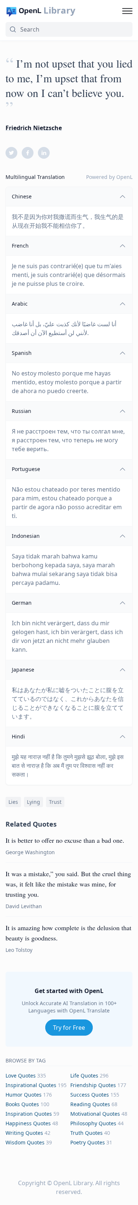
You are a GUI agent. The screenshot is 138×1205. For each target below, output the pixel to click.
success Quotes (89, 1094)
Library (59, 10)
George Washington (30, 852)
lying (33, 801)
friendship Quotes (93, 1085)
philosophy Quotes (93, 1123)
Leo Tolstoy (19, 949)
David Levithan (24, 906)
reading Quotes (90, 1104)
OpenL (124, 176)
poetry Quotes (87, 1142)
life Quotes (84, 1075)
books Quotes (22, 1104)
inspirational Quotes (31, 1085)
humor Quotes (24, 1094)
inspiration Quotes (29, 1113)
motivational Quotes (95, 1113)
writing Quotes (24, 1132)
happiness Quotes (28, 1123)
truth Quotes (86, 1132)
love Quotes (21, 1075)
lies (13, 801)
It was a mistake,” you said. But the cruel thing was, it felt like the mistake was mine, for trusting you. (68, 884)
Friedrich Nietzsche (34, 128)
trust (55, 801)
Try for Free (69, 1028)
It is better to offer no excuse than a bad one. (65, 840)
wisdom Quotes (25, 1142)
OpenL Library (72, 1183)
